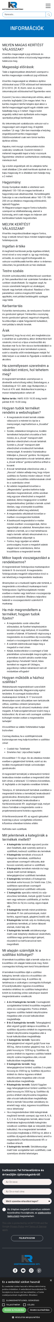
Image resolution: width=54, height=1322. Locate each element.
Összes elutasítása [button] (39, 1310)
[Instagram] (31, 1270)
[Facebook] (15, 1270)
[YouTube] (23, 1270)
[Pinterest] (39, 1270)
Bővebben (33, 1295)
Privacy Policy (17, 1226)
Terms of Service (38, 1226)
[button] (27, 1317)
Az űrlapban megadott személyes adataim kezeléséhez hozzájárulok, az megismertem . (29, 1213)
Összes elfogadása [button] (14, 1310)
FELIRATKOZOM (27, 1238)
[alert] (27, 1299)
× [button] (51, 1280)
